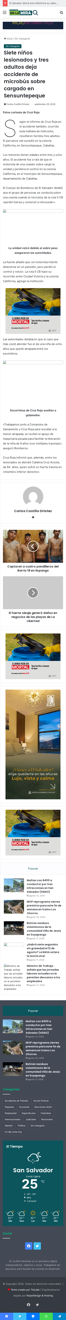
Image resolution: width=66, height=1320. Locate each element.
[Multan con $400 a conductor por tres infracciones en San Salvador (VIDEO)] (14, 885)
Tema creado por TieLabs (25, 1289)
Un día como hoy (13, 1131)
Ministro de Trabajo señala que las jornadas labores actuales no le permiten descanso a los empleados (43, 973)
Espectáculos (29, 1113)
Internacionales (13, 1119)
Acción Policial (41, 1100)
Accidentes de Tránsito (16, 1100)
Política (21, 1125)
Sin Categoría (22, 38)
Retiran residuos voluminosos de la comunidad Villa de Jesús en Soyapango (44, 928)
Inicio (9, 38)
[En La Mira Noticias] (23, 12)
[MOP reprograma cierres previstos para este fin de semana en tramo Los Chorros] (14, 907)
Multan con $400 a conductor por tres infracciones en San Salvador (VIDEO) (40, 886)
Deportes (9, 1107)
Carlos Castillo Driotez (18, 104)
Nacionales (47, 1119)
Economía (24, 1107)
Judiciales (31, 1119)
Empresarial (11, 1113)
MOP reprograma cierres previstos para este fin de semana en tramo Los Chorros (44, 907)
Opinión (9, 1125)
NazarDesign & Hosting (40, 1295)
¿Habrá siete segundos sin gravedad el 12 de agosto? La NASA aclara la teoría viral (43, 950)
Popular (33, 868)
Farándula (46, 1113)
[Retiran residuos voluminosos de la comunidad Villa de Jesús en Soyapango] (14, 928)
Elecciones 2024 (43, 1107)
